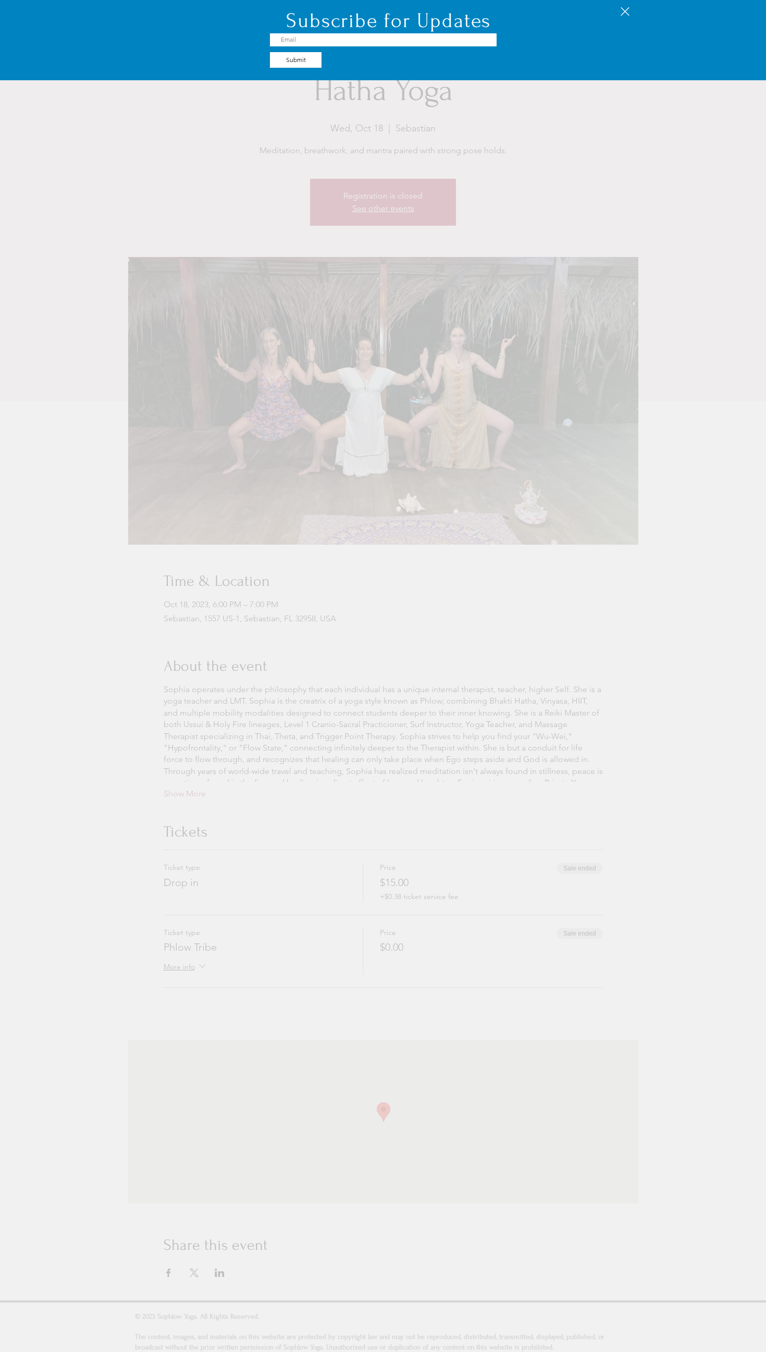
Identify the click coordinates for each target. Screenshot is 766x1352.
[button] (625, 11)
